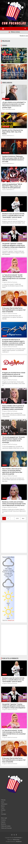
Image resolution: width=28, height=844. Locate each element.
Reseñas (3, 810)
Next (23, 518)
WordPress (19, 841)
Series (10, 54)
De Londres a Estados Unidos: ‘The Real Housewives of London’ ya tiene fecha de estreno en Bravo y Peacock (13, 74)
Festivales (3, 814)
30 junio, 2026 (5, 135)
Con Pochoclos (12, 61)
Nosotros (3, 824)
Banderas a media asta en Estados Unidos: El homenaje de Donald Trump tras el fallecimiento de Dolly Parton (14, 503)
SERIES (4, 45)
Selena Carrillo (11, 77)
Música (4, 210)
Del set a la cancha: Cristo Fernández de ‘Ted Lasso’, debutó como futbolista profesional (13, 58)
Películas (3, 800)
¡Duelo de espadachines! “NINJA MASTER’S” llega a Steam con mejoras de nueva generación (12, 186)
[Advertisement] (14, 538)
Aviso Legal (4, 818)
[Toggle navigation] (3, 28)
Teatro (2, 808)
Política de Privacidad (6, 828)
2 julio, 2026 (5, 77)
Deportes (5, 54)
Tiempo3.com (11, 620)
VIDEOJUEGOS (7, 83)
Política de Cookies (6, 826)
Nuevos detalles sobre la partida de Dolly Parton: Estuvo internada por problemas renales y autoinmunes (13, 407)
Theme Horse (16, 839)
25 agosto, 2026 (6, 219)
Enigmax (3, 822)
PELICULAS (6, 41)
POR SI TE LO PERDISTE (10, 658)
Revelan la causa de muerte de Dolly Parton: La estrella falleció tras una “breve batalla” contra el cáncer (13, 215)
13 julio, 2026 (5, 61)
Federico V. (11, 135)
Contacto (3, 820)
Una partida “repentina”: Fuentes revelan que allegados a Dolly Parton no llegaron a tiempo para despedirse (13, 245)
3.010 (17, 518)
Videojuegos (6, 98)
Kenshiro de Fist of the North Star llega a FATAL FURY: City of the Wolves (12, 131)
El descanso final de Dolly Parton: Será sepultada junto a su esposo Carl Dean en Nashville (13, 309)
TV (2, 812)
